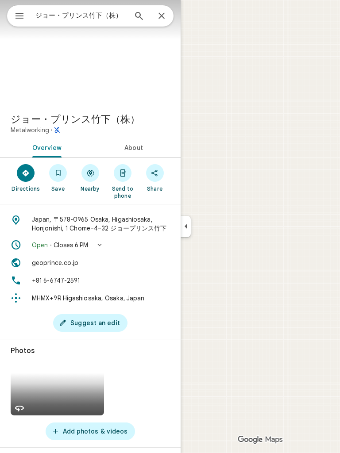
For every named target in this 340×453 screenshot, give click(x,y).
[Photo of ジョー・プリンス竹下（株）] (90, 53)
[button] (90, 245)
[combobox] (81, 15)
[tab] (45, 146)
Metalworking (30, 130)
